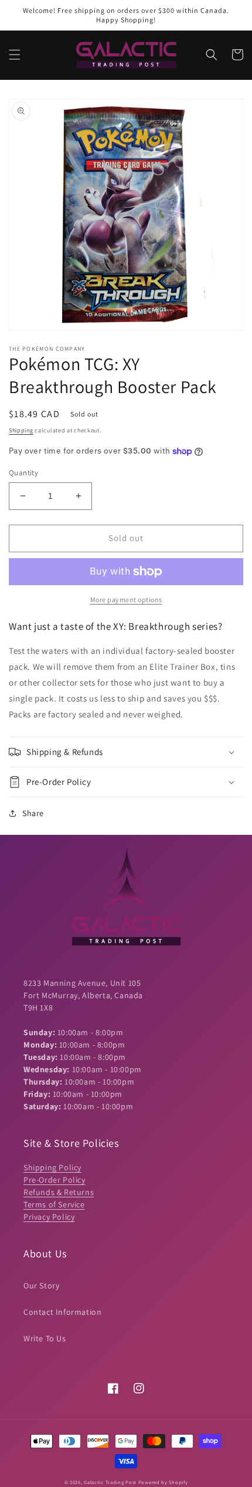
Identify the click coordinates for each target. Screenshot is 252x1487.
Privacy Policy (48, 1216)
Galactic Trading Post (110, 1482)
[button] (15, 55)
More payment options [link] (126, 599)
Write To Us (44, 1338)
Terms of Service (54, 1204)
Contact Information (62, 1312)
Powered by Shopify (163, 1482)
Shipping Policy (52, 1167)
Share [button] (33, 813)
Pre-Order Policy (54, 1179)
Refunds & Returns (58, 1192)
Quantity (23, 473)
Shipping (21, 430)
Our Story (41, 1285)
